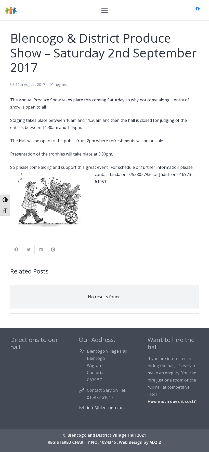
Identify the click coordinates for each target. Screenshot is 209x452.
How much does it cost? (172, 401)
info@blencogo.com (106, 407)
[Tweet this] (28, 249)
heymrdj (62, 84)
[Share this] (16, 249)
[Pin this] (53, 249)
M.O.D (155, 442)
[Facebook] (197, 9)
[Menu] (104, 10)
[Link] (10, 10)
